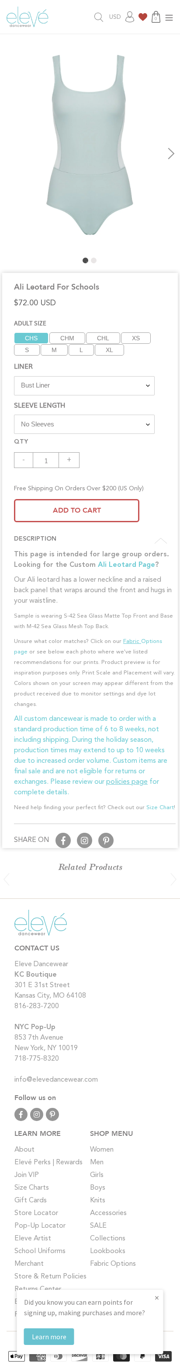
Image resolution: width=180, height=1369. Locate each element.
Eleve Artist (32, 1238)
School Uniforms (40, 1251)
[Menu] (169, 17)
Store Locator (36, 1213)
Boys (97, 1187)
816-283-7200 (36, 1006)
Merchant (29, 1264)
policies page (127, 782)
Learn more (49, 1336)
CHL (103, 338)
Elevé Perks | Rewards (48, 1162)
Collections (107, 1238)
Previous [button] (8, 153)
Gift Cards (30, 1200)
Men (97, 1162)
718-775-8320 (36, 1058)
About (24, 1149)
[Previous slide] (6, 879)
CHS (31, 338)
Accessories (108, 1213)
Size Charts (31, 1187)
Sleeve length (39, 404)
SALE (98, 1225)
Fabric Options (113, 1264)
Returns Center (37, 1289)
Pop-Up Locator (40, 1225)
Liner (23, 365)
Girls (97, 1175)
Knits (97, 1200)
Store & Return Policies (50, 1276)
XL (109, 349)
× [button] (157, 1297)
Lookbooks (107, 1251)
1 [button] (85, 260)
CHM (67, 338)
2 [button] (94, 260)
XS (136, 338)
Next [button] (171, 153)
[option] (90, 144)
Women (102, 1149)
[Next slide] (173, 879)
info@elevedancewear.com (56, 1079)
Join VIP (26, 1175)
